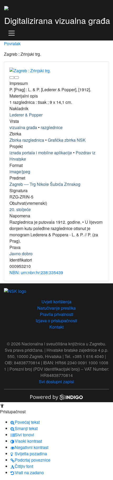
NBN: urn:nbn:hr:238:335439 (36, 272)
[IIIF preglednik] (11, 77)
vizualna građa (23, 127)
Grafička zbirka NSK (67, 140)
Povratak (12, 43)
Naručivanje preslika (56, 308)
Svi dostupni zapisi (56, 382)
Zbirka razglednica (26, 140)
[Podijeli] (16, 77)
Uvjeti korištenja (56, 302)
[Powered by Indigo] (56, 397)
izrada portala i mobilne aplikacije (40, 153)
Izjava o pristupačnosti (56, 321)
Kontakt (56, 327)
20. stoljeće (20, 209)
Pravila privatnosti (56, 314)
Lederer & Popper (26, 115)
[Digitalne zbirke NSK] (6, 7)
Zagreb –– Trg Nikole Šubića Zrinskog (44, 184)
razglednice (52, 127)
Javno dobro (21, 254)
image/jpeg (19, 171)
